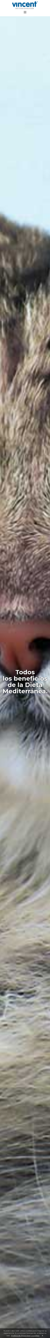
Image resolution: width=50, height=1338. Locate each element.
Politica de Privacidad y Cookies (25, 1335)
